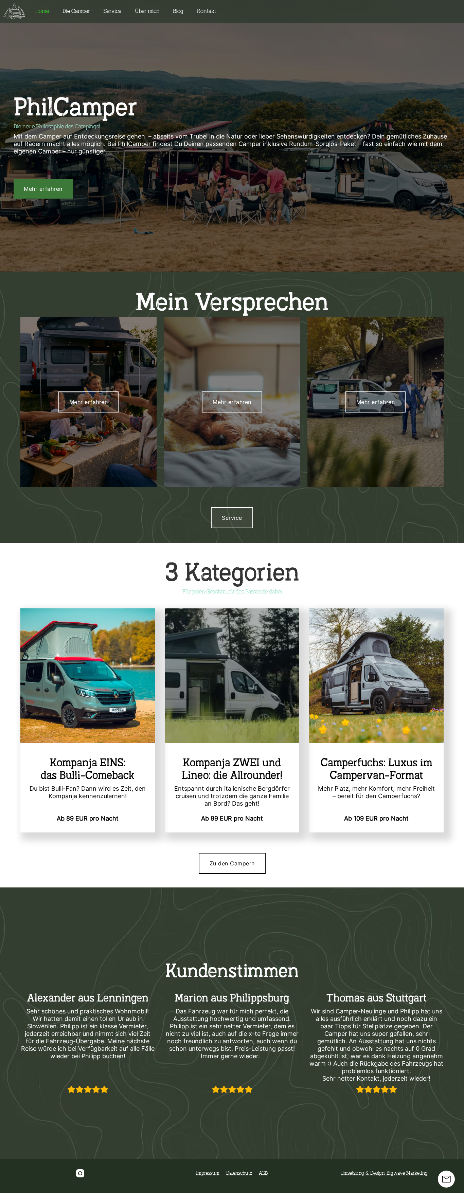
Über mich (147, 11)
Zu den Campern (232, 863)
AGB (263, 1173)
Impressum (207, 1173)
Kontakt (206, 11)
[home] (14, 11)
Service (112, 11)
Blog (178, 11)
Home (42, 11)
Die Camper (76, 11)
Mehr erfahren (43, 188)
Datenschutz (239, 1173)
